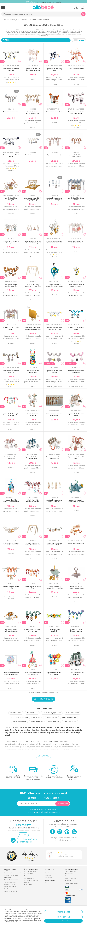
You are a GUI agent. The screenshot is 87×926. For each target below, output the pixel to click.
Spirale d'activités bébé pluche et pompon (54, 328)
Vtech (8, 735)
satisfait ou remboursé (54, 777)
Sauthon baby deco (45, 727)
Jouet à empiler (19, 722)
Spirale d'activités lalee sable (76, 414)
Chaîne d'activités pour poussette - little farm (54, 544)
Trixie (62, 732)
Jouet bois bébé (72, 713)
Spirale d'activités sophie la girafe (11, 414)
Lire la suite (43, 756)
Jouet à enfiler (37, 722)
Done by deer (24, 730)
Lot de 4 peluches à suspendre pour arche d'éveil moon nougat (32, 286)
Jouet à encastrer (69, 717)
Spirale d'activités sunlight (11, 199)
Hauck (34, 730)
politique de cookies (11, 922)
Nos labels (48, 875)
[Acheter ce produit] (19, 61)
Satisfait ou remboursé (10, 891)
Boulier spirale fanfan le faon (33, 587)
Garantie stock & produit (11, 889)
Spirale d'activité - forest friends (76, 199)
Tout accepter (63, 921)
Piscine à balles (70, 722)
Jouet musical (53, 722)
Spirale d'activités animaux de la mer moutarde (11, 631)
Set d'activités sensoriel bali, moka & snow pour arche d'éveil (33, 242)
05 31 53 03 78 (74, 780)
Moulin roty (45, 732)
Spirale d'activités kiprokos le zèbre (76, 630)
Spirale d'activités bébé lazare (76, 328)
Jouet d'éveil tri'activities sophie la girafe (32, 673)
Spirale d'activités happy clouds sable (54, 457)
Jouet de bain (16, 713)
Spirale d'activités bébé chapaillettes (76, 371)
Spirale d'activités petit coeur (76, 457)
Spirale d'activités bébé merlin (11, 155)
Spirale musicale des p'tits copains (54, 673)
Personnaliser (63, 912)
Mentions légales (29, 878)
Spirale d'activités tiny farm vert (76, 673)
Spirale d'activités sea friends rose (11, 457)
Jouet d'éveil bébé (20, 717)
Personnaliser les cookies (11, 880)
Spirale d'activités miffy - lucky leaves (54, 414)
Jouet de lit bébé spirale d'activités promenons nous (54, 242)
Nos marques (28, 876)
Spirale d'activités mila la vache (11, 587)
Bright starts (11, 730)
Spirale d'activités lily (54, 155)
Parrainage (68, 880)
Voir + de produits (43, 699)
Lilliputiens (71, 730)
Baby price (74, 727)
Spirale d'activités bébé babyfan (11, 69)
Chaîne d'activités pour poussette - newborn (11, 544)
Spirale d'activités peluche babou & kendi (32, 112)
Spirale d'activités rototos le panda (11, 285)
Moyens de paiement (10, 886)
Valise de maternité (70, 878)
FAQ (46, 883)
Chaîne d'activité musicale (54, 630)
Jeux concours (69, 876)
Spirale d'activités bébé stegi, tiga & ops (11, 242)
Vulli (66, 727)
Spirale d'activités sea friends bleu (32, 457)
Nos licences (48, 877)
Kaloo (48, 730)
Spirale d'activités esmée (76, 69)
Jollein (41, 730)
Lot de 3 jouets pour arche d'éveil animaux (32, 544)
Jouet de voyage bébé (52, 713)
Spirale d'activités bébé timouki (11, 371)
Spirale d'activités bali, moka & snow (76, 155)
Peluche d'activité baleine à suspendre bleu (10, 501)
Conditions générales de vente (12, 873)
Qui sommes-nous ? (30, 871)
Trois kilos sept (73, 732)
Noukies (55, 732)
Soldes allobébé (28, 885)
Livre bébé (37, 717)
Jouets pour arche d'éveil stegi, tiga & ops (32, 199)
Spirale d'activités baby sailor (54, 69)
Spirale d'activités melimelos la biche (32, 501)
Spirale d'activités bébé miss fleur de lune (76, 112)
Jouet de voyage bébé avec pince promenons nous (32, 329)
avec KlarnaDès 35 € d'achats (33, 778)
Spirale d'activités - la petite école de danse (32, 69)
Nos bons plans (28, 873)
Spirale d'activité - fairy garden (11, 328)
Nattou (31, 727)
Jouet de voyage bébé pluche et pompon (76, 285)
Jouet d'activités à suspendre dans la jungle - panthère (54, 286)
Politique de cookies (10, 882)
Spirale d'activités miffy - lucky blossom (76, 242)
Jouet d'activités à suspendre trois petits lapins (54, 587)
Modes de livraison (9, 884)
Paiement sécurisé (71, 884)
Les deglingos (58, 730)
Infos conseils (69, 873)
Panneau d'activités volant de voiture (32, 371)
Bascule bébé (32, 713)
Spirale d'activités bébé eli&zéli (54, 371)
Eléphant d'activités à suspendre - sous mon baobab (76, 501)
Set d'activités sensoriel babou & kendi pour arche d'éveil (54, 501)
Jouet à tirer (52, 717)
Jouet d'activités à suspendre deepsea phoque (76, 587)
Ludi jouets (33, 732)
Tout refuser (63, 917)
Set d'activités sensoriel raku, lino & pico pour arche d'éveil (54, 199)
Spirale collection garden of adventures (32, 630)
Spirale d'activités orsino (76, 543)
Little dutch (21, 732)
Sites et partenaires (50, 873)
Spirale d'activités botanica (33, 414)
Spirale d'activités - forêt (54, 112)
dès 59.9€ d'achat (13, 777)
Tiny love (59, 727)
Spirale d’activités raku (10, 112)
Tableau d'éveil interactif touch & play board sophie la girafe (11, 674)
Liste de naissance (70, 871)
